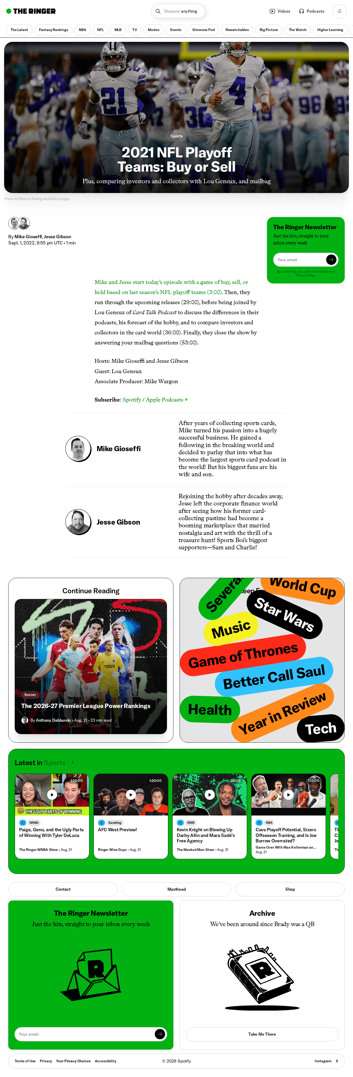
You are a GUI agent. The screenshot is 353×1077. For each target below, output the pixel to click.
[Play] (52, 795)
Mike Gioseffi (28, 237)
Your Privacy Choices (73, 1061)
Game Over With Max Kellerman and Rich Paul (287, 847)
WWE (190, 823)
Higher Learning (330, 29)
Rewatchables (237, 29)
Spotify (132, 399)
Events (175, 29)
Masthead (176, 889)
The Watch (298, 29)
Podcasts (315, 11)
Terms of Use (25, 1061)
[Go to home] (31, 11)
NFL (100, 29)
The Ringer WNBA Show (38, 850)
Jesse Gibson (57, 237)
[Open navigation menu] (340, 11)
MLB (118, 29)
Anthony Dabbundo (53, 720)
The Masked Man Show (195, 850)
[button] (179, 11)
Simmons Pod (203, 29)
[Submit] (331, 260)
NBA (82, 29)
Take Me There (262, 1034)
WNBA (34, 823)
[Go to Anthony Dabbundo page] (24, 720)
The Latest (19, 29)
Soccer (30, 694)
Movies (153, 29)
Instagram (323, 1061)
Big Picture (269, 29)
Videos (284, 11)
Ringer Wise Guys (112, 850)
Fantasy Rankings (53, 29)
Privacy (46, 1061)
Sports (176, 136)
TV (134, 29)
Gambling (114, 823)
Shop (290, 889)
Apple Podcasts (166, 399)
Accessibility (105, 1061)
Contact (63, 889)
